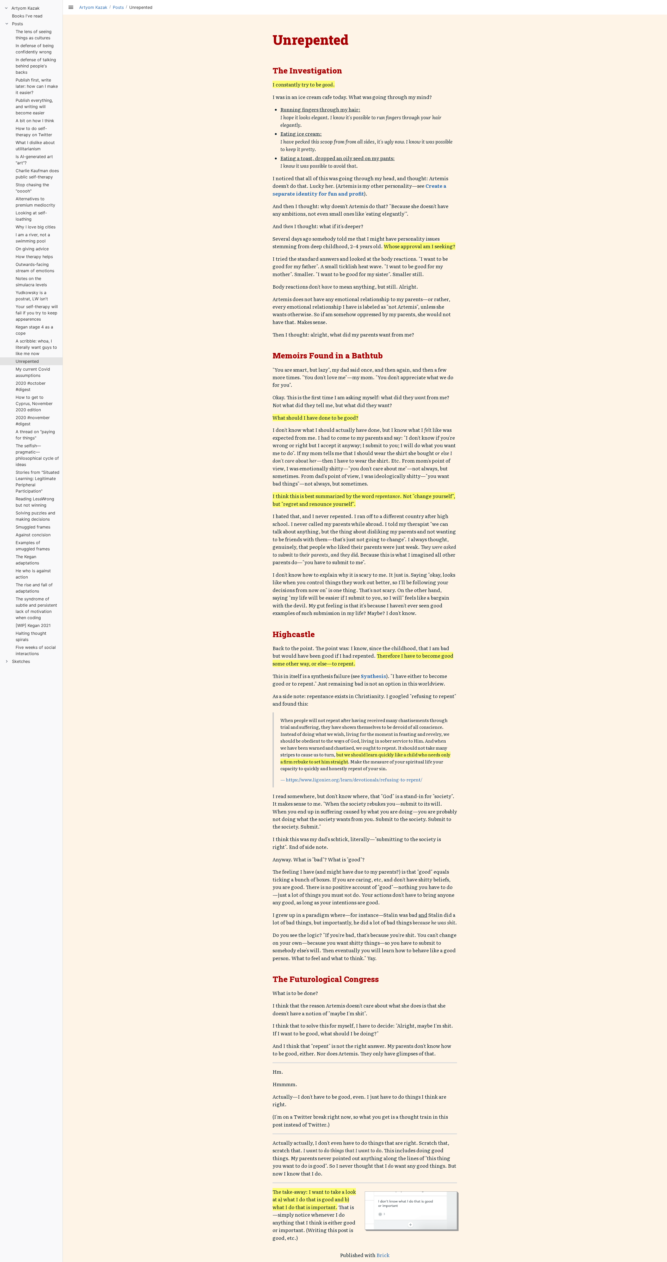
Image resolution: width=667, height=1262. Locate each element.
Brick (383, 1255)
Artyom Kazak (93, 7)
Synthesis (373, 676)
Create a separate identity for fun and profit (359, 189)
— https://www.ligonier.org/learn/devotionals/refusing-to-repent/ (351, 779)
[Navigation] (71, 7)
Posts (118, 7)
